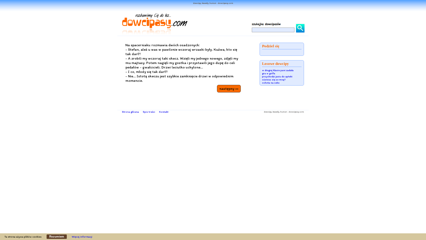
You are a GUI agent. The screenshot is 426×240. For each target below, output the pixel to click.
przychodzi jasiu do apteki (277, 76)
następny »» (228, 88)
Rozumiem (56, 236)
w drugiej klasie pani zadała (278, 70)
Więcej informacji (82, 236)
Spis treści (149, 111)
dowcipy (268, 111)
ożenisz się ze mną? (274, 79)
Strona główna (130, 111)
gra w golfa (268, 73)
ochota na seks (271, 82)
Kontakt (163, 111)
